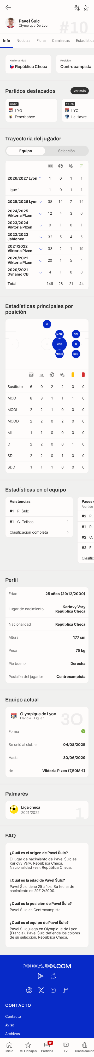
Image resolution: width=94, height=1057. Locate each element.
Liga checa (30, 807)
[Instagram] (53, 990)
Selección (66, 150)
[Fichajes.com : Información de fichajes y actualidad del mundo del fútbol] (47, 966)
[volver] (8, 7)
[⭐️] (86, 8)
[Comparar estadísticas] (77, 8)
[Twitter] (41, 990)
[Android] (41, 976)
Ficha (41, 40)
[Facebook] (29, 990)
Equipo (25, 150)
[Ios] (53, 976)
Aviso (9, 1025)
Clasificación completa (29, 532)
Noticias (23, 40)
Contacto (13, 1016)
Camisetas (61, 40)
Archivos (12, 1033)
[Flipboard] (65, 990)
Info (6, 40)
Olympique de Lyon (34, 25)
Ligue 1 (14, 189)
